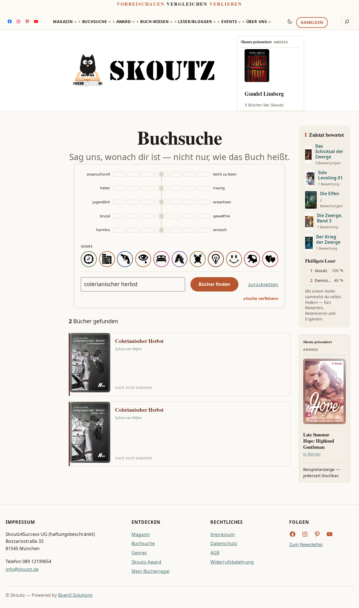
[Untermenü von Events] (239, 21)
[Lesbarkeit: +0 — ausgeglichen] (161, 174)
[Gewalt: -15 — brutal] (119, 216)
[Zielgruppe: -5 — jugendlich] (147, 202)
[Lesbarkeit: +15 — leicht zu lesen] (204, 174)
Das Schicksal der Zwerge (329, 152)
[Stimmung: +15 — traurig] (204, 188)
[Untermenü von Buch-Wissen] (171, 21)
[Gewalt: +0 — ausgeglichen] (161, 216)
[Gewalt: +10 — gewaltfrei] (190, 216)
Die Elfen (329, 193)
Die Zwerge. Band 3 (329, 218)
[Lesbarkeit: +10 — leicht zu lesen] (190, 174)
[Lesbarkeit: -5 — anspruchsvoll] (147, 174)
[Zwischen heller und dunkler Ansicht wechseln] (290, 21)
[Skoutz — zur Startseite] (143, 70)
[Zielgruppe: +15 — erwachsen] (204, 202)
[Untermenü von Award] (133, 21)
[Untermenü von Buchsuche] (109, 21)
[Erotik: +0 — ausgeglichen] (161, 230)
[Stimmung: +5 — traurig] (176, 188)
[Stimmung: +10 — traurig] (190, 188)
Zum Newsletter (306, 544)
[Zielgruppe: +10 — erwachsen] (190, 202)
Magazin (141, 534)
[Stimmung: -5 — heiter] (147, 188)
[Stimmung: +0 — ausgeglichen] (161, 188)
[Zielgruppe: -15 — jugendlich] (119, 202)
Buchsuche (143, 543)
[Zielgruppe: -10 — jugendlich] (133, 202)
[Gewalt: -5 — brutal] (147, 216)
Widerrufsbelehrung (232, 562)
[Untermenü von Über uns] (269, 21)
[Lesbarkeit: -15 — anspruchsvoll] (119, 174)
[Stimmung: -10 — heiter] (133, 188)
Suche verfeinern (262, 298)
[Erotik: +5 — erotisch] (176, 230)
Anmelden (312, 22)
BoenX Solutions (75, 595)
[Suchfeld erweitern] (347, 22)
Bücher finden (214, 284)
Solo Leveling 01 (330, 175)
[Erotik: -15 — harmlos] (119, 230)
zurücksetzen (263, 284)
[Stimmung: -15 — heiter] (119, 188)
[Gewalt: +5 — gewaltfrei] (176, 216)
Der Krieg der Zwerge (328, 239)
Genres (139, 553)
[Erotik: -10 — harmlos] (133, 230)
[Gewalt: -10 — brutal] (133, 216)
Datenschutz (223, 543)
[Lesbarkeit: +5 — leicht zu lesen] (176, 174)
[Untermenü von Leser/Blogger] (214, 21)
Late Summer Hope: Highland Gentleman (318, 441)
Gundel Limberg (264, 93)
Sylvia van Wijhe (128, 348)
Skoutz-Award (146, 562)
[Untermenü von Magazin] (75, 21)
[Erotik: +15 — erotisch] (204, 230)
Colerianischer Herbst (139, 341)
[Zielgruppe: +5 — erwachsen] (176, 202)
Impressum (222, 534)
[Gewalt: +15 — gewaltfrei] (204, 216)
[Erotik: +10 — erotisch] (190, 230)
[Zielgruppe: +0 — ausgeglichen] (161, 202)
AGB (214, 553)
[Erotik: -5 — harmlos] (147, 230)
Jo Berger (312, 454)
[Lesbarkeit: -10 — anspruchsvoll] (133, 174)
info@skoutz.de (22, 569)
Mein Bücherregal (150, 571)
